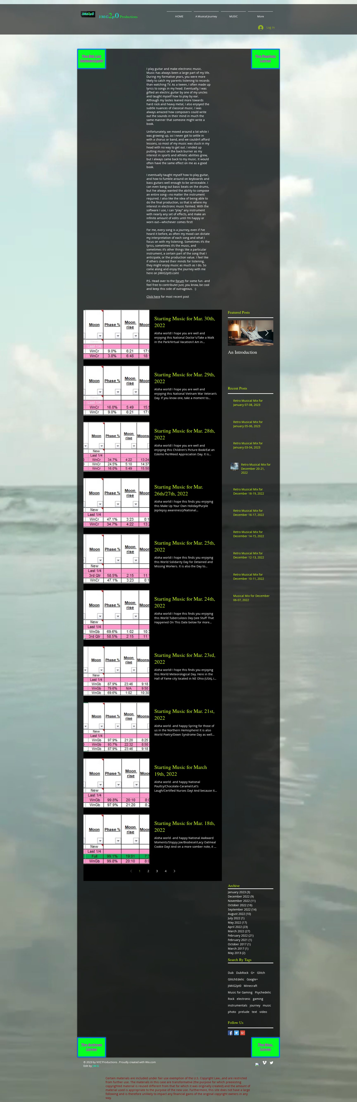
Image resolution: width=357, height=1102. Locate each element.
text (254, 1012)
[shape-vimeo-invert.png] (264, 1063)
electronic (243, 999)
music (267, 1005)
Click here (153, 297)
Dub (231, 973)
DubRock (242, 973)
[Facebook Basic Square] (230, 1032)
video (263, 1012)
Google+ (252, 979)
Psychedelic (263, 992)
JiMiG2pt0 (234, 986)
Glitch (261, 973)
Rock (231, 999)
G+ (253, 973)
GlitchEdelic (236, 979)
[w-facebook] (257, 1065)
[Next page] (174, 871)
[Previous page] (131, 871)
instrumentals (237, 1005)
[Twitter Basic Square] (236, 1032)
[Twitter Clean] (271, 1063)
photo (232, 1012)
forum (180, 281)
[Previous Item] (234, 333)
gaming (258, 999)
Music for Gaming (240, 992)
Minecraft (250, 986)
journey (255, 1005)
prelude (243, 1012)
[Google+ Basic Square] (242, 1032)
